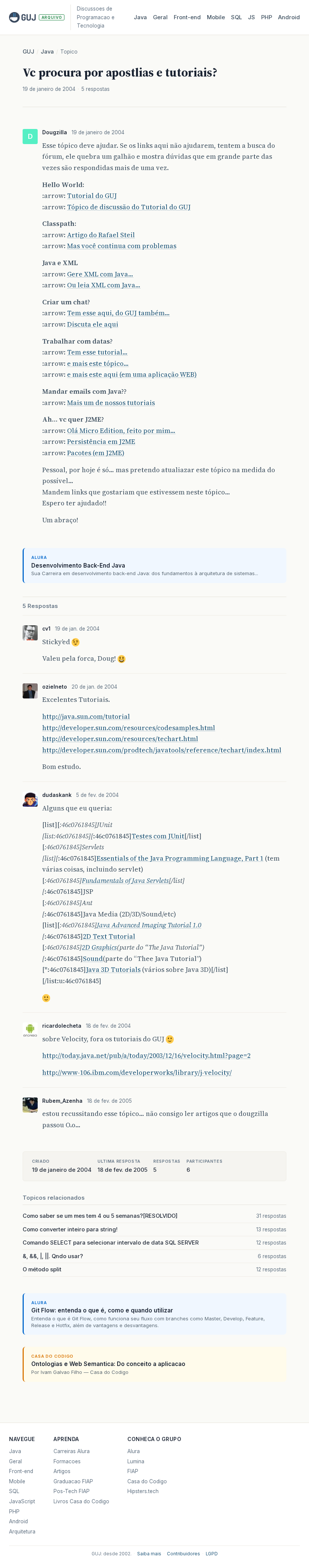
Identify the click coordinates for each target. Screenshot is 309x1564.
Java (140, 17)
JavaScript (22, 1501)
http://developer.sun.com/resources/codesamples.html (128, 727)
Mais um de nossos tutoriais (111, 402)
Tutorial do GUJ (92, 195)
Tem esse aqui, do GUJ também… (118, 313)
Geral (160, 17)
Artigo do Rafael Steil (101, 234)
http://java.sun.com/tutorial (86, 716)
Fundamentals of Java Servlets (125, 880)
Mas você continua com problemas (121, 245)
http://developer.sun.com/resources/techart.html (120, 738)
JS (251, 17)
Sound (93, 958)
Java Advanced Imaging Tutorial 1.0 (149, 925)
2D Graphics (99, 947)
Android (289, 17)
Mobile (216, 17)
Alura (133, 1451)
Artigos (62, 1471)
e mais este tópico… (98, 363)
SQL (236, 17)
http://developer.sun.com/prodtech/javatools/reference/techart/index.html (161, 750)
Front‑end (187, 17)
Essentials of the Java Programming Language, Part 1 (179, 858)
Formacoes (67, 1461)
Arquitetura (22, 1532)
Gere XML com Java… (100, 274)
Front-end (21, 1471)
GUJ (28, 51)
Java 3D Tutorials (113, 969)
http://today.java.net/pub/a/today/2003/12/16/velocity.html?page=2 (146, 1055)
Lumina (135, 1461)
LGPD (212, 1553)
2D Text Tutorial (109, 936)
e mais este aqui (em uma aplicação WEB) (132, 374)
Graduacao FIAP (73, 1481)
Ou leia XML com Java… (104, 285)
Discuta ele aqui (92, 324)
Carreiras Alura (72, 1451)
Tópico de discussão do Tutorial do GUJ (129, 207)
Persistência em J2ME (101, 441)
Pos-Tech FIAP (72, 1491)
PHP (266, 17)
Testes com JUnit (158, 836)
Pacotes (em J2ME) (95, 452)
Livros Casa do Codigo (81, 1501)
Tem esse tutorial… (97, 352)
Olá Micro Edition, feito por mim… (121, 430)
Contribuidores (183, 1553)
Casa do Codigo (147, 1481)
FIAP (132, 1471)
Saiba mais (149, 1553)
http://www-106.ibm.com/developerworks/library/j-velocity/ (137, 1072)
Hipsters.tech (143, 1491)
